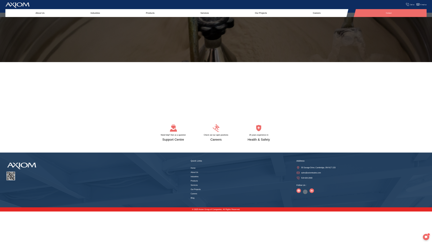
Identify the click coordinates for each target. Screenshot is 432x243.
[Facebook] (298, 190)
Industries (95, 13)
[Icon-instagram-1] (305, 192)
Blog (192, 198)
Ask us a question (178, 135)
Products (150, 13)
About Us (40, 13)
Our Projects (261, 13)
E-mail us (423, 5)
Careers (317, 13)
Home (193, 168)
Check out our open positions (216, 135)
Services (204, 13)
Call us (412, 5)
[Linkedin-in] (311, 190)
